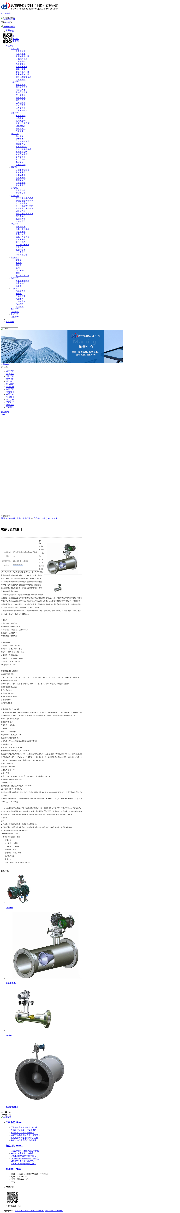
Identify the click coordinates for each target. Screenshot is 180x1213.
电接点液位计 (21, 159)
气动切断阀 (20, 291)
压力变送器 (20, 108)
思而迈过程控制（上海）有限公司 (15, 518)
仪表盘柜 (15, 312)
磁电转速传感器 (22, 237)
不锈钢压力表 (21, 87)
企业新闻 (5, 412)
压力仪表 (15, 82)
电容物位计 (20, 162)
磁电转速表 (20, 227)
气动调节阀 (20, 296)
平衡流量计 (20, 129)
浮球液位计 (20, 136)
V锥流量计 (20, 126)
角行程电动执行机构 (24, 206)
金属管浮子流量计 (23, 123)
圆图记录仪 (20, 180)
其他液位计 (20, 165)
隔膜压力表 (20, 98)
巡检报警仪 (20, 185)
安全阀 (19, 260)
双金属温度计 (21, 51)
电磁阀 (19, 263)
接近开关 (20, 247)
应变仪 (19, 286)
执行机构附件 (21, 203)
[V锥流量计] (19, 903)
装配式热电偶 (21, 59)
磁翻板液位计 (22, 144)
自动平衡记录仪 (22, 170)
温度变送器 (20, 64)
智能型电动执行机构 (24, 201)
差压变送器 (20, 95)
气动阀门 (15, 288)
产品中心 (5, 364)
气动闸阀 (20, 306)
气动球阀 (20, 304)
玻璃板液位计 (21, 152)
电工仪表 (15, 309)
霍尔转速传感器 (22, 245)
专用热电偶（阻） (23, 74)
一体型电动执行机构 (24, 214)
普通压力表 (20, 85)
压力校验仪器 (21, 110)
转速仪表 (15, 224)
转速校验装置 (21, 255)
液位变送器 (20, 157)
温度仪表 (15, 49)
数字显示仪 (20, 193)
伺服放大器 (20, 211)
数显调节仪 (20, 190)
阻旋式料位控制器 (23, 149)
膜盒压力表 (20, 100)
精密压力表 (20, 90)
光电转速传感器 (22, 229)
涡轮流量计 (20, 121)
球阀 (18, 273)
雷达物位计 (20, 139)
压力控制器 (20, 103)
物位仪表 (15, 134)
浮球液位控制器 (22, 141)
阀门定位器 (20, 216)
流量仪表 (15, 113)
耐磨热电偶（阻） (23, 56)
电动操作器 (20, 219)
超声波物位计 (21, 147)
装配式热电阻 (21, 67)
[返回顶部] (6, 1117)
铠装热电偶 (20, 79)
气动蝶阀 (20, 299)
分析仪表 (15, 314)
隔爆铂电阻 (20, 69)
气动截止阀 (20, 301)
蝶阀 (18, 268)
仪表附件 (15, 317)
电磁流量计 (20, 116)
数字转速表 (20, 234)
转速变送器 (20, 252)
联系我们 (10, 1169)
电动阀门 (15, 257)
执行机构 (15, 196)
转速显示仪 (20, 232)
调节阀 (14, 167)
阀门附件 (20, 270)
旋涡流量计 (20, 118)
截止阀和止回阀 (22, 276)
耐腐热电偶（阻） (23, 72)
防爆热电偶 (20, 61)
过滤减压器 (20, 221)
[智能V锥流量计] (47, 978)
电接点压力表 (21, 92)
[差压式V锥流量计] (41, 1102)
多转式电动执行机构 (24, 208)
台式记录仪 (20, 178)
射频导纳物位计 (22, 154)
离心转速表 (20, 242)
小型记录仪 (20, 183)
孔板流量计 (20, 131)
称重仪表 (15, 278)
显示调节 (15, 188)
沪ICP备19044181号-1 (54, 1211)
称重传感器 (20, 283)
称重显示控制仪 (22, 281)
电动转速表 (20, 250)
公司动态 (10, 1122)
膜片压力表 (20, 105)
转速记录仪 (20, 239)
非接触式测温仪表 (23, 77)
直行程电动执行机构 (24, 198)
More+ (3, 414)
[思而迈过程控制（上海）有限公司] (30, 11)
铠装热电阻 (20, 54)
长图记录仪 (20, 175)
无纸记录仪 (20, 172)
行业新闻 (10, 1145)
